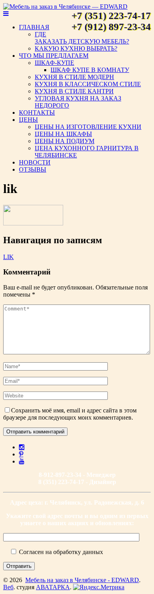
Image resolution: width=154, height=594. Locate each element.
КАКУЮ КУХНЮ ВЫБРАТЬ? (76, 48)
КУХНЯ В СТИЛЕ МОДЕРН (74, 77)
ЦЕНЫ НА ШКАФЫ (63, 134)
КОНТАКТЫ (37, 112)
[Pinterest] (21, 454)
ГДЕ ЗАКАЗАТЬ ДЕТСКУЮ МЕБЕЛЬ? (82, 38)
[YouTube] (21, 461)
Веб (8, 587)
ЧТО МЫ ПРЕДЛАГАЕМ (53, 55)
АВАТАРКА (53, 587)
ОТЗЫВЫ (32, 169)
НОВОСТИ (35, 162)
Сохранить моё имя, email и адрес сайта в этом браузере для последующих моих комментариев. (70, 414)
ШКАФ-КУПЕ (54, 62)
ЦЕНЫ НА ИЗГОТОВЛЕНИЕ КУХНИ (88, 126)
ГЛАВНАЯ (34, 27)
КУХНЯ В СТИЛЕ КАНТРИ (74, 91)
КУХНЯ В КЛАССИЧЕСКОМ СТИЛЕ (88, 84)
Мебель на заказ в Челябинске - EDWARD (82, 580)
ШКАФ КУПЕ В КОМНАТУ (90, 69)
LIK (8, 256)
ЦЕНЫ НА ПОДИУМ (64, 141)
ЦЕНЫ (28, 119)
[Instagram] (21, 447)
